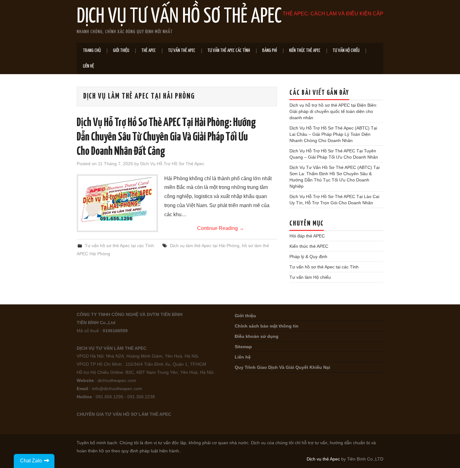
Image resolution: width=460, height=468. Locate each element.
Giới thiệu (121, 50)
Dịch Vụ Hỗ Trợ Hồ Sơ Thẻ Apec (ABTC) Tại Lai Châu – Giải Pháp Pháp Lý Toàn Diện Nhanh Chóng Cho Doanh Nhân (333, 134)
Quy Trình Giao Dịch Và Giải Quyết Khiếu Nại (282, 367)
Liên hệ (88, 66)
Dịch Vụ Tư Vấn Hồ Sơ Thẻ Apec (179, 17)
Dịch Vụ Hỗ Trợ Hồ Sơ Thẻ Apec (172, 163)
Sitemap (243, 346)
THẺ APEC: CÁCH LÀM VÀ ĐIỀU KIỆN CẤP (333, 13)
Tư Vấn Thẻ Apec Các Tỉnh (228, 50)
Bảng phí (269, 50)
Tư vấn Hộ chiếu (346, 50)
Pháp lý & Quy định (308, 256)
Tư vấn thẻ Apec (181, 50)
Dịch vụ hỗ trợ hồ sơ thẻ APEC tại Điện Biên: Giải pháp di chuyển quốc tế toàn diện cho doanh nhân (333, 111)
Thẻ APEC (148, 50)
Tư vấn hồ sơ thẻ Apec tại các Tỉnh (119, 245)
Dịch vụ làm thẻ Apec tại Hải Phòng (204, 245)
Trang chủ (92, 50)
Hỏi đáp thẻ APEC (307, 235)
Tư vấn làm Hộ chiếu (310, 277)
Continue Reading (220, 228)
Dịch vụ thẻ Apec (323, 458)
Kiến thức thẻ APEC (304, 50)
